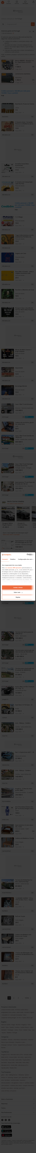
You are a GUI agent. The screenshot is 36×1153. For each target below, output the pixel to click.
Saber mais (17, 592)
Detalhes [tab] (12, 559)
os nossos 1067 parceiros (14, 567)
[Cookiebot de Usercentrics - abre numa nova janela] (26, 555)
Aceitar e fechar (18, 587)
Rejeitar (18, 597)
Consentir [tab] (5, 559)
